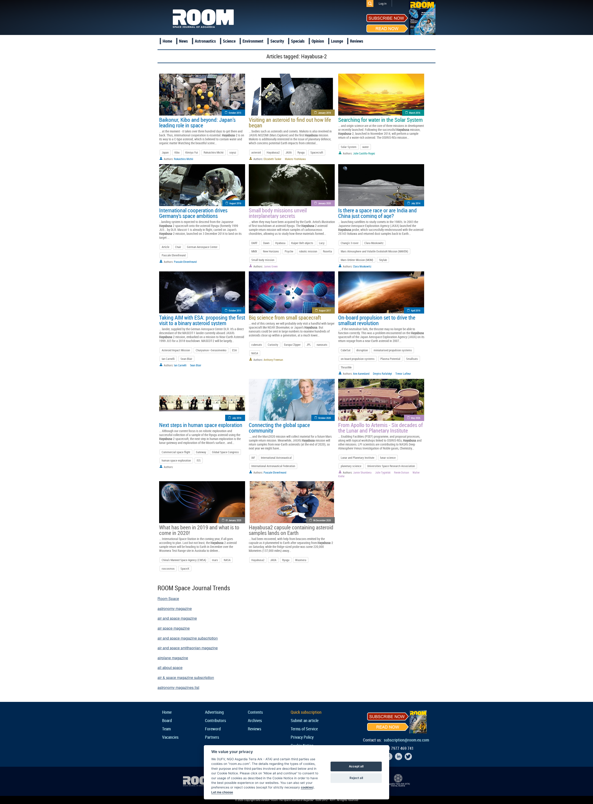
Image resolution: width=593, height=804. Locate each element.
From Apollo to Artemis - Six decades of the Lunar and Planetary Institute (380, 427)
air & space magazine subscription (186, 677)
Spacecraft (316, 152)
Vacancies (170, 737)
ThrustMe (346, 367)
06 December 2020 (322, 520)
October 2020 (324, 418)
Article (165, 247)
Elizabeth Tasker (272, 159)
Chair (178, 247)
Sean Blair (186, 359)
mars (215, 560)
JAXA (288, 152)
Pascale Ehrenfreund (174, 255)
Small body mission (262, 260)
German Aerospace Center (202, 247)
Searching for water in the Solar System (380, 119)
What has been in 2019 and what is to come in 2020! (199, 530)
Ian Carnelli (168, 359)
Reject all (356, 778)
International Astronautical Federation (273, 466)
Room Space (168, 598)
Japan (165, 152)
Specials (298, 41)
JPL (308, 344)
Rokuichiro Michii (214, 152)
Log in (383, 3)
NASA (254, 353)
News (183, 41)
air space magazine (174, 628)
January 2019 (324, 112)
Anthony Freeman (273, 359)
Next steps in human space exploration (200, 425)
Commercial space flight (176, 452)
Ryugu (301, 152)
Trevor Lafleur (403, 373)
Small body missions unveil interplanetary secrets (278, 213)
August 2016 (235, 203)
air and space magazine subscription (188, 638)
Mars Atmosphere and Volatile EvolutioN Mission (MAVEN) (374, 251)
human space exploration (176, 460)
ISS (199, 460)
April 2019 (415, 310)
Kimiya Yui (191, 152)
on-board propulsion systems (358, 359)
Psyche (289, 251)
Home (167, 41)
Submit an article (305, 720)
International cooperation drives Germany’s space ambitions (193, 213)
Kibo (177, 152)
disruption (362, 350)
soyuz (232, 152)
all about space (170, 667)
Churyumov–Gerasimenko (211, 350)
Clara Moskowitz (373, 243)
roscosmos (168, 568)
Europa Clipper (292, 344)
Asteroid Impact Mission (176, 350)
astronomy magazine (175, 608)
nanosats (322, 344)
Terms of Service (304, 729)
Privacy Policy (302, 737)
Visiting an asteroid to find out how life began (290, 122)
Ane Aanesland (361, 373)
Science (229, 41)
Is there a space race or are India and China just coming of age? (377, 213)
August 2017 (325, 310)
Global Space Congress (225, 452)
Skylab (383, 260)
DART (254, 243)
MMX (254, 251)
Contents (255, 712)
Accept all (356, 766)
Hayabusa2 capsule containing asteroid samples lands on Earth (291, 530)
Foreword (213, 729)
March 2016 (414, 112)
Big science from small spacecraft (285, 317)
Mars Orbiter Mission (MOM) (357, 260)
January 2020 (324, 203)
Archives (255, 720)
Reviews (356, 41)
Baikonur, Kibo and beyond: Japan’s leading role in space (197, 122)
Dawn (266, 243)
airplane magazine (173, 657)
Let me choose (222, 792)
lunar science (388, 457)
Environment (253, 41)
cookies (307, 787)
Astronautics (205, 41)
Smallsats (412, 359)
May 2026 (415, 418)
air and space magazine (177, 618)
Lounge (337, 41)
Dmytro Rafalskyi (382, 373)
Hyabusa (280, 243)
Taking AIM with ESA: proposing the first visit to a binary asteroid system (202, 320)
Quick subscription (306, 712)
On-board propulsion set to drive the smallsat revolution (376, 320)
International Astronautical (276, 457)
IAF (253, 457)
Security (277, 41)
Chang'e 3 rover (350, 243)
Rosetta (327, 251)
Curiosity (273, 344)
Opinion (318, 41)
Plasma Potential (390, 359)
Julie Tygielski (383, 472)
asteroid (256, 152)
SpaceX (184, 568)
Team (166, 729)
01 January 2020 (233, 520)
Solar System (348, 147)
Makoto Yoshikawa (295, 159)
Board (167, 720)
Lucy (322, 243)
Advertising (214, 712)
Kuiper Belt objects (302, 243)
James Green (271, 266)
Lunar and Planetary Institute (357, 457)
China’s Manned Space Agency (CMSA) (184, 560)
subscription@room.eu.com (406, 740)
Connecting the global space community (279, 427)
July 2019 (236, 418)
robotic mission (308, 251)
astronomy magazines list (178, 687)
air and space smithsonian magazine (188, 647)
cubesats (256, 344)
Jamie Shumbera (362, 472)
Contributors (215, 720)
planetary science (351, 466)
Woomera (300, 560)
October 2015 (235, 112)
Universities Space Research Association (391, 466)
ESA (234, 350)
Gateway (201, 452)
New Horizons (271, 251)
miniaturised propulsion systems (393, 350)
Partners (212, 737)
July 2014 (415, 203)
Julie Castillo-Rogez (364, 153)
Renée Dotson (401, 472)
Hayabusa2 (273, 152)
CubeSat (345, 350)
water (365, 147)
